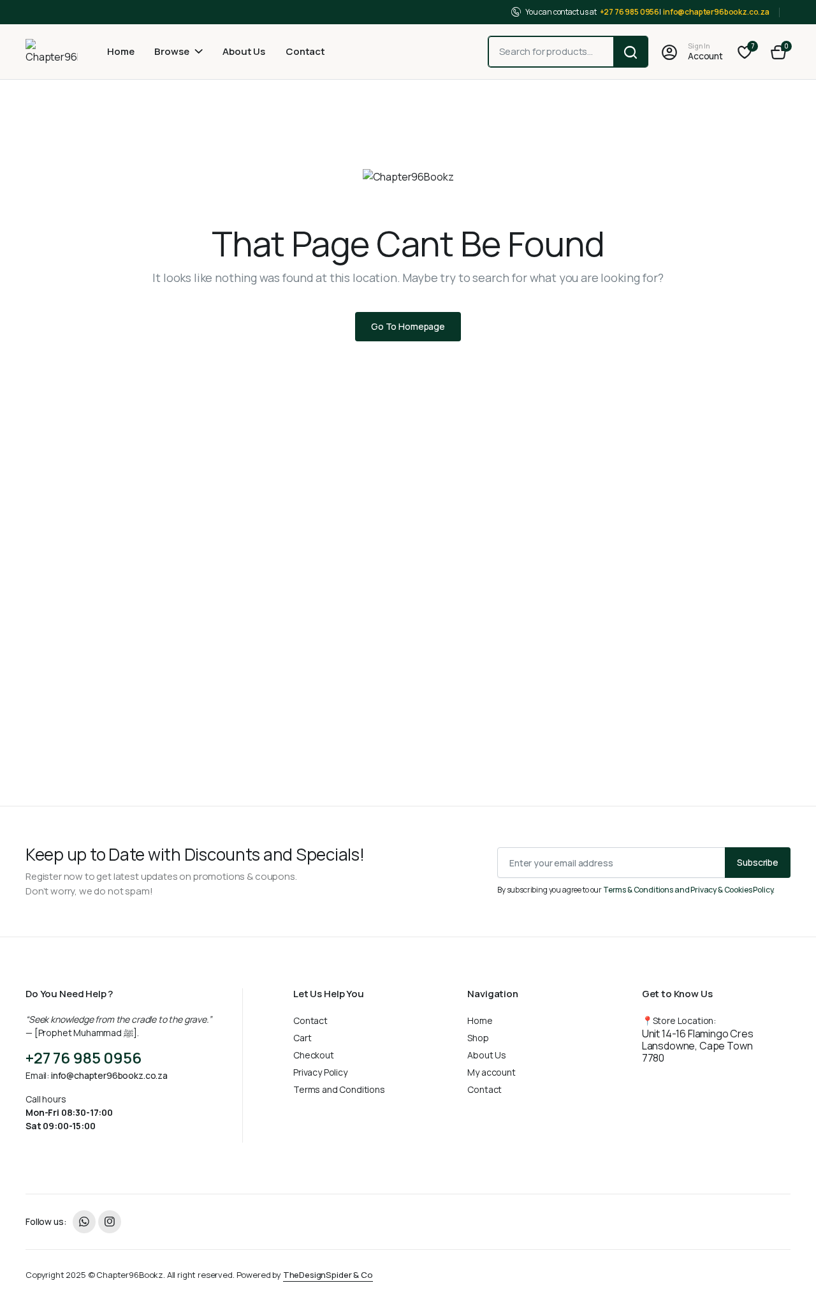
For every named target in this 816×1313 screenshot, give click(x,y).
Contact (305, 51)
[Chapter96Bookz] (52, 51)
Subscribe (757, 862)
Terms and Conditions (339, 1089)
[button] (778, 52)
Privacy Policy (320, 1072)
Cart (302, 1038)
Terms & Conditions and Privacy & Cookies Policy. (689, 889)
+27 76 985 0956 (630, 11)
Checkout (313, 1055)
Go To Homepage (408, 326)
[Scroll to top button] (787, 1284)
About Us (243, 51)
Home (120, 51)
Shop (477, 1038)
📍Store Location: (698, 1039)
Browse (171, 51)
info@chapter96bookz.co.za (716, 11)
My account (491, 1072)
